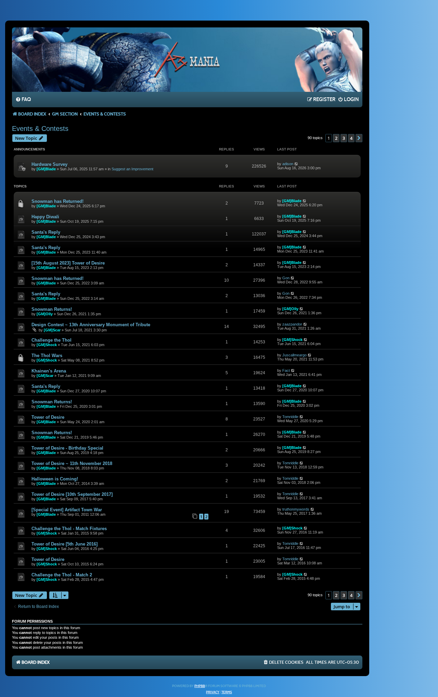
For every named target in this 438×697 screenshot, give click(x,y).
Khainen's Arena (48, 371)
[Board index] (187, 59)
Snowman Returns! (51, 309)
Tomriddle (290, 417)
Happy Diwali (45, 216)
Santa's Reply (45, 232)
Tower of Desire (47, 417)
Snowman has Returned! (57, 201)
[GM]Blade (46, 169)
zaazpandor (292, 324)
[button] (359, 138)
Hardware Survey (49, 164)
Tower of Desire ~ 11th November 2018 (71, 463)
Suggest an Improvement (132, 169)
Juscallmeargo (294, 355)
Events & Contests (40, 128)
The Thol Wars (46, 355)
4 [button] (351, 138)
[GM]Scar (52, 330)
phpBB (199, 686)
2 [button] (336, 138)
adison (287, 164)
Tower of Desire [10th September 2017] (72, 494)
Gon (285, 278)
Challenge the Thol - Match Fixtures (69, 528)
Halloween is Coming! (54, 478)
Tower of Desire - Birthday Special (67, 448)
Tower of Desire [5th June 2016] (64, 544)
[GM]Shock (47, 345)
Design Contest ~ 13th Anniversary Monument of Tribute (90, 324)
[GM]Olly (45, 314)
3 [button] (344, 138)
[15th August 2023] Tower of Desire (68, 263)
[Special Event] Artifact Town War (66, 509)
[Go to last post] (296, 164)
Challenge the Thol (51, 340)
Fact (286, 370)
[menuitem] (23, 100)
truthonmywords (295, 509)
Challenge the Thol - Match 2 (61, 574)
